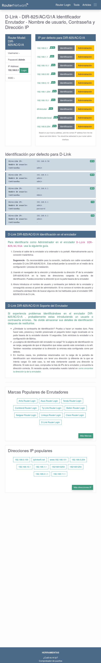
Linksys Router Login (51, 415)
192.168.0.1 (42, 48)
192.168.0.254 (78, 459)
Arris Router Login (27, 400)
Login (24, 70)
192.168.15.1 (43, 100)
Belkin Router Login (75, 407)
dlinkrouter (42, 109)
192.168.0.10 (43, 82)
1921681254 (76, 466)
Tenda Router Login (72, 400)
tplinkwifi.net (39, 459)
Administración (85, 48)
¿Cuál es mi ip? (50, 657)
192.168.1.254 (43, 91)
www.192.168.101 (58, 459)
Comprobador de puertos (50, 660)
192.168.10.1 (43, 65)
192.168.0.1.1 (42, 473)
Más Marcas (85, 435)
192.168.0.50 (43, 74)
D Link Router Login (50, 422)
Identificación (66, 48)
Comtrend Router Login (26, 407)
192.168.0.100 (21, 459)
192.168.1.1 (42, 56)
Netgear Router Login (26, 415)
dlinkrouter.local (44, 117)
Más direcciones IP (82, 487)
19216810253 (58, 466)
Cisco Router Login (75, 415)
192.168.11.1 (59, 473)
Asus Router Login (49, 400)
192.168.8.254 (43, 126)
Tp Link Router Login (51, 407)
